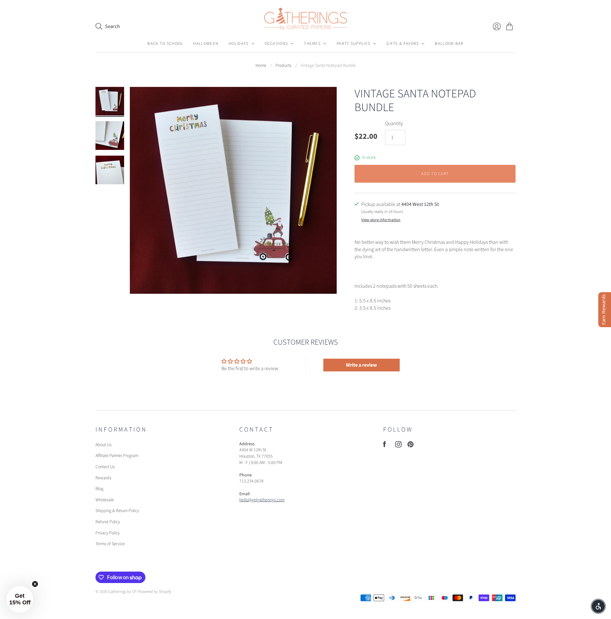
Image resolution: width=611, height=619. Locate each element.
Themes (312, 43)
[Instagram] (398, 445)
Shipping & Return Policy (117, 511)
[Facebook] (384, 445)
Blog (99, 489)
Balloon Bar (449, 43)
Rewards (103, 478)
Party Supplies (353, 43)
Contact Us (105, 467)
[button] (19, 599)
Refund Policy (107, 522)
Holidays (238, 43)
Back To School (165, 43)
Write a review (361, 365)
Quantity (394, 123)
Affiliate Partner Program (116, 456)
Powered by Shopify (155, 591)
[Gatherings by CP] (305, 19)
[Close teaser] (35, 584)
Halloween (205, 43)
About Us (103, 445)
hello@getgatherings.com (261, 500)
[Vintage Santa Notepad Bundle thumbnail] (109, 101)
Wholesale (104, 500)
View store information (380, 220)
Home (261, 66)
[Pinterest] (410, 445)
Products (283, 66)
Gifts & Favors (402, 43)
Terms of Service (110, 544)
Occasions (276, 43)
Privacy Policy (107, 533)
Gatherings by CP (122, 591)
